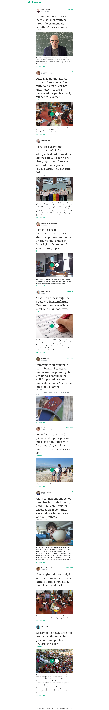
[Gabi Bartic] (38, 73)
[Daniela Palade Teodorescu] (38, 224)
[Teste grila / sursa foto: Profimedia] (54, 326)
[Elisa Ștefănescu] (38, 493)
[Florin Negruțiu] (38, 11)
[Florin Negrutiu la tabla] (54, 44)
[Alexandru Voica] (38, 141)
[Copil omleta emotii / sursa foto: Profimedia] (54, 533)
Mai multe (54, 702)
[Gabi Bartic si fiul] (54, 470)
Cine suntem (69, 708)
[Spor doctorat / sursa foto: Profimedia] (54, 602)
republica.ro (34, 2)
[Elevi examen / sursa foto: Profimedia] (54, 114)
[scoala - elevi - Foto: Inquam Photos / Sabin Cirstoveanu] (54, 408)
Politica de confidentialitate (60, 708)
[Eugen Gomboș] (38, 292)
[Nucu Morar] (38, 627)
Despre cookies (50, 708)
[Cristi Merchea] (38, 359)
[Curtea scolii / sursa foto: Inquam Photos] (54, 661)
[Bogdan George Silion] (38, 569)
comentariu (69, 140)
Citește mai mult (40, 66)
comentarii (69, 9)
